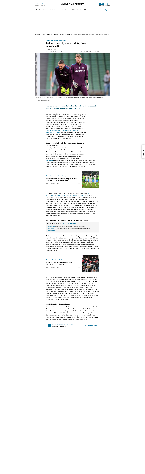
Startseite (37, 34)
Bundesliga (49, 160)
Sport (43, 34)
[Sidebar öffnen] (36, 9)
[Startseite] (72, 4)
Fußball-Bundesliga (65, 34)
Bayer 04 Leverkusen (52, 34)
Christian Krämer (52, 49)
